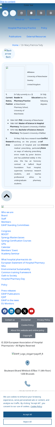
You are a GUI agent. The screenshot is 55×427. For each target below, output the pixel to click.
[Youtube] (31, 311)
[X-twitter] (24, 311)
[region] (27, 409)
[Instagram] (18, 311)
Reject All (27, 421)
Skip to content (7, 1)
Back (8, 56)
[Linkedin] (11, 311)
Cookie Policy (36, 406)
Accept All (27, 414)
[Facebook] (4, 311)
